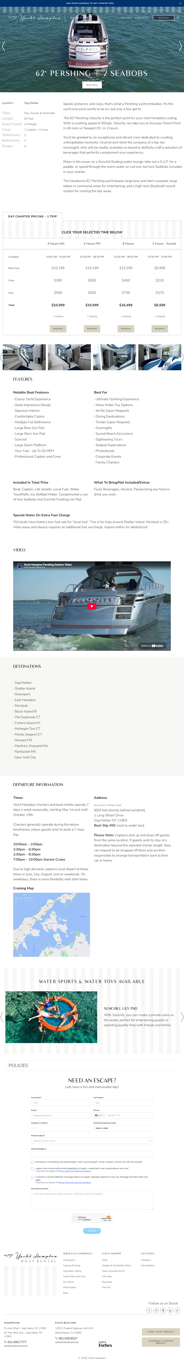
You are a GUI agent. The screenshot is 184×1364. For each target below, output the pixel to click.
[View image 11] (114, 357)
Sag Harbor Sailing (72, 1271)
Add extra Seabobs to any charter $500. (90, 3)
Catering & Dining (71, 1265)
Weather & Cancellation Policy (116, 1265)
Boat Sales (107, 1282)
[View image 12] (159, 357)
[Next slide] (180, 46)
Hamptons (146, 1260)
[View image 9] (24, 357)
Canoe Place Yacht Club (74, 1276)
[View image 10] (69, 357)
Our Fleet (126, 17)
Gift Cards (107, 1276)
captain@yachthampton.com (16, 1346)
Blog (65, 1292)
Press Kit (106, 1287)
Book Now (92, 84)
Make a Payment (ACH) (113, 1271)
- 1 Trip (32, 216)
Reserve (164, 17)
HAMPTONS (79, 18)
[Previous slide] (3, 46)
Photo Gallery (69, 1287)
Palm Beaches (148, 1265)
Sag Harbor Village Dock (107, 805)
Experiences (142, 17)
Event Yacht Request (161, 1332)
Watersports (69, 1260)
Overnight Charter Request (161, 1342)
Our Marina (68, 1282)
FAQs (104, 1260)
